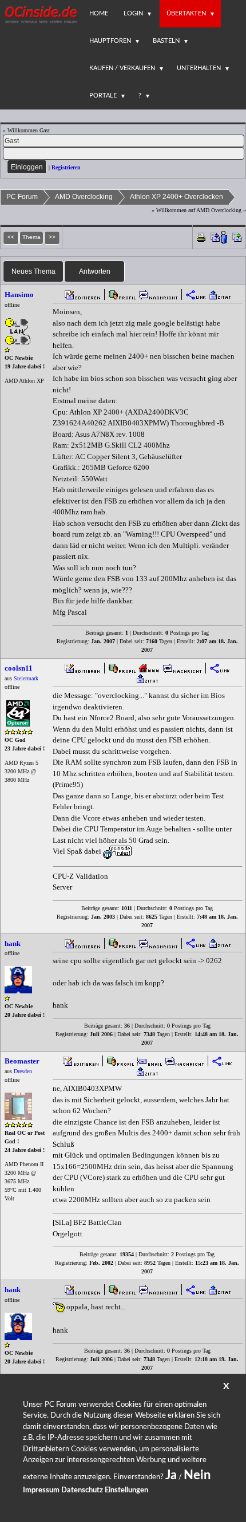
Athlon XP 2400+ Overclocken (176, 197)
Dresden (23, 1071)
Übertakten (186, 13)
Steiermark (26, 678)
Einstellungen (126, 1490)
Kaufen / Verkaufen (122, 68)
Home (98, 13)
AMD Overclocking (84, 197)
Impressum (41, 1490)
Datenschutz (82, 1490)
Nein (197, 1475)
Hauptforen (110, 41)
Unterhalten (199, 68)
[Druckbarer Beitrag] (201, 236)
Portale (103, 95)
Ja (171, 1475)
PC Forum (22, 197)
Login (133, 13)
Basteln (166, 41)
